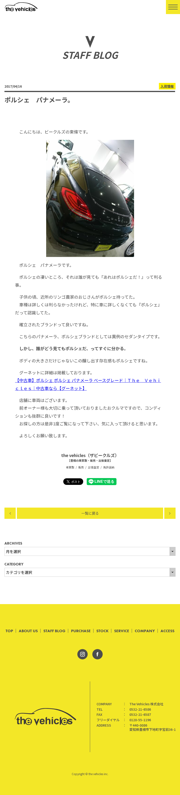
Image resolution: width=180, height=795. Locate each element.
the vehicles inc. (98, 774)
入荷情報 (167, 86)
